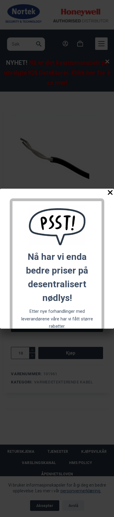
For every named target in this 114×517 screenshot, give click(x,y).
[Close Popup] (110, 194)
